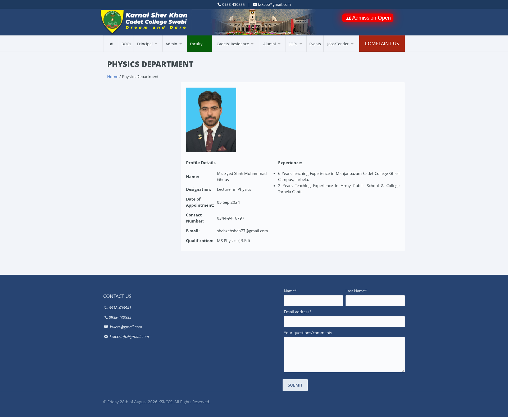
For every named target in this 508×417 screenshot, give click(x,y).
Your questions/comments (308, 332)
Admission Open (371, 18)
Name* (290, 290)
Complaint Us (382, 43)
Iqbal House (224, 51)
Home (112, 76)
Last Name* (356, 290)
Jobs (329, 51)
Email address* (297, 311)
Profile (142, 51)
